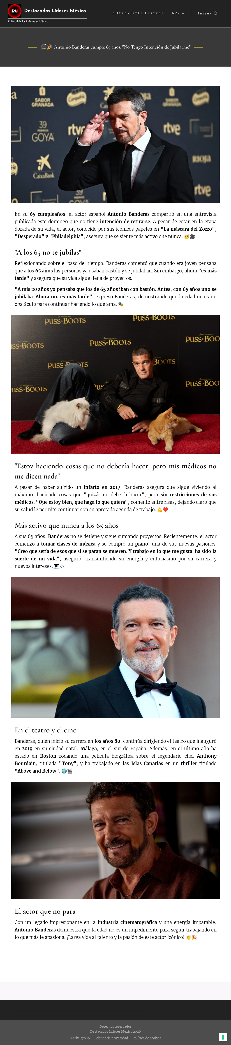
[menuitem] (138, 13)
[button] (207, 13)
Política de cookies (147, 1038)
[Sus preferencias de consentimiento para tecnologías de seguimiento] (223, 1037)
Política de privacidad (111, 1038)
